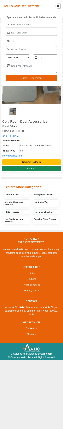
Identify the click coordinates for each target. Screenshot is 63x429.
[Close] (58, 6)
